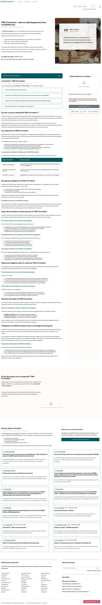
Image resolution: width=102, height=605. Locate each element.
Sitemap (45, 603)
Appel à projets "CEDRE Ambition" (66, 527)
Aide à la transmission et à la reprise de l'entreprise (72, 543)
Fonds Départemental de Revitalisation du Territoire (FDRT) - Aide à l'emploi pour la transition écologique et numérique (75, 492)
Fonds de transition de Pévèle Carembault (18, 473)
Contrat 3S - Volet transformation (14, 527)
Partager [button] (76, 111)
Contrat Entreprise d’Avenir (64, 510)
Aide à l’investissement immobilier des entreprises (21, 543)
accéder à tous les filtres (89, 9)
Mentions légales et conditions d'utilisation (13, 603)
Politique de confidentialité (33, 603)
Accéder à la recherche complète (94, 570)
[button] (100, 7)
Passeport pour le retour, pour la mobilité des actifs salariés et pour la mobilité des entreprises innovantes (25, 455)
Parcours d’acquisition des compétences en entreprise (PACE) (76, 454)
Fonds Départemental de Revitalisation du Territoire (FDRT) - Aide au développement (24, 511)
